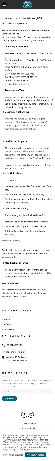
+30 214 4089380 (13, 345)
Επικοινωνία (8, 329)
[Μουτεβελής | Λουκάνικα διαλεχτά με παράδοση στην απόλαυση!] (27, 4)
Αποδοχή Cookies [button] (35, 454)
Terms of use (29, 423)
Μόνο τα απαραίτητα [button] (13, 454)
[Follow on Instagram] (31, 415)
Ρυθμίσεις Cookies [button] (25, 449)
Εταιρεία (6, 319)
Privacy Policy (29, 428)
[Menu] (5, 4)
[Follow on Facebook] (24, 415)
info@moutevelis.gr (15, 351)
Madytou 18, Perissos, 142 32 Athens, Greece (16, 359)
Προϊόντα (6, 324)
